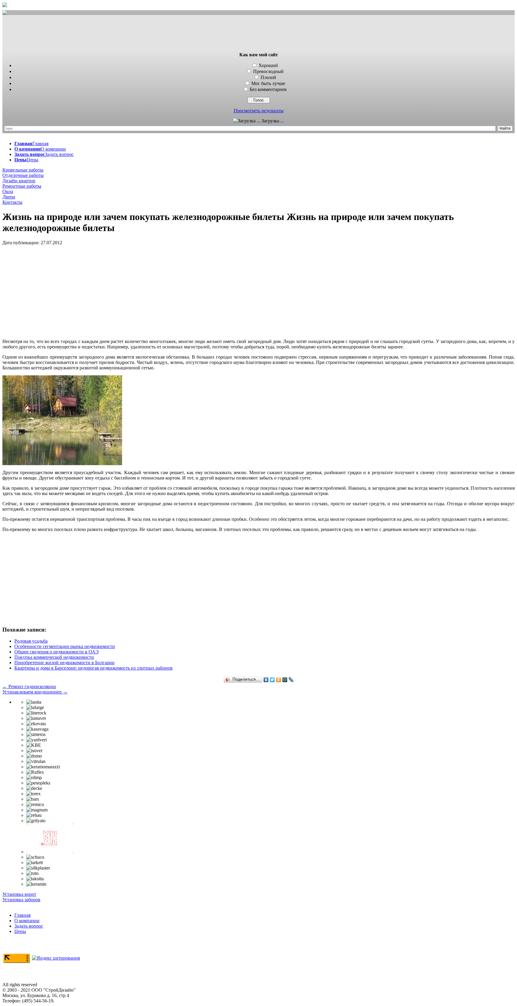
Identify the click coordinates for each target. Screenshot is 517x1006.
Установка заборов (21, 899)
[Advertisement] (258, 33)
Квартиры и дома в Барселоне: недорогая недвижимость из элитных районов (93, 667)
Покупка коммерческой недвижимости (54, 657)
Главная (22, 915)
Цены (20, 931)
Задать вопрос (28, 925)
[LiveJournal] (291, 680)
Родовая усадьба (31, 641)
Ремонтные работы (21, 186)
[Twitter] (272, 680)
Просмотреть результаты (259, 110)
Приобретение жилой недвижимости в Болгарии (64, 662)
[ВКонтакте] (266, 680)
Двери (8, 196)
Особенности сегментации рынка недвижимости (64, 646)
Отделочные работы (23, 175)
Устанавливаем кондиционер (35, 691)
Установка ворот (19, 894)
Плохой (268, 77)
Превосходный (268, 71)
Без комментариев (268, 89)
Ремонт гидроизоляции (29, 686)
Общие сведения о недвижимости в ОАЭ (56, 651)
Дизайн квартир (18, 180)
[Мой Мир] (285, 680)
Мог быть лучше (268, 83)
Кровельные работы (22, 169)
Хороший (268, 65)
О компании (26, 920)
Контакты (12, 202)
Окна (7, 191)
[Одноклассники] (279, 680)
